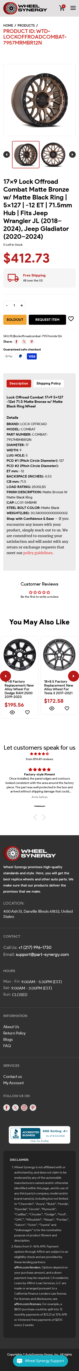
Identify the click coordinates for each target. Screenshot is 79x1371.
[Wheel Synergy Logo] (29, 855)
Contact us (12, 1076)
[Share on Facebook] (16, 341)
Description (19, 383)
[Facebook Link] (6, 1107)
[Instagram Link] (24, 1107)
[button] (36, 817)
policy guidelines (37, 553)
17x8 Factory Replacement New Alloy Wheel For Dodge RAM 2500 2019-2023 (19, 689)
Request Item (47, 320)
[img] (39, 754)
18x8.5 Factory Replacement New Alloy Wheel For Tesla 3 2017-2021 (58, 687)
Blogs (8, 1039)
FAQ (7, 1045)
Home (8, 25)
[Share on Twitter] (24, 341)
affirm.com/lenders (27, 1267)
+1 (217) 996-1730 (35, 947)
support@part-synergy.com (42, 954)
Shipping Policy (48, 383)
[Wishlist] (27, 713)
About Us (11, 1026)
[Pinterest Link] (33, 1107)
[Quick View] (12, 713)
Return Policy (14, 1033)
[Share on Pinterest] (31, 341)
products (26, 25)
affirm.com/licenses (27, 1304)
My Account (13, 1083)
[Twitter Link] (15, 1107)
